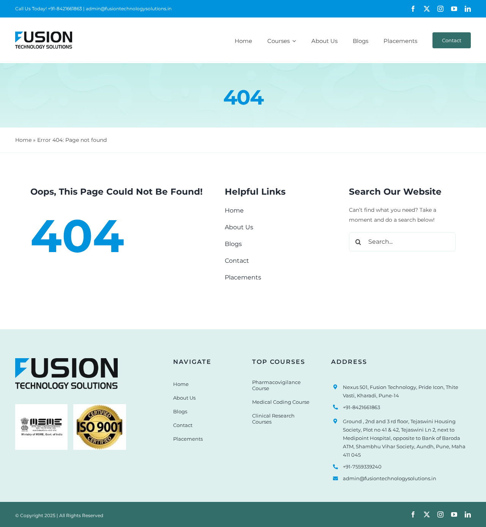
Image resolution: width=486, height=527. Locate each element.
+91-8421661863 (361, 407)
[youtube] (454, 9)
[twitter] (427, 9)
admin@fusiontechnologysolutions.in (389, 478)
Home (23, 140)
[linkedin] (468, 9)
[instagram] (440, 9)
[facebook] (413, 9)
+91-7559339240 (362, 467)
